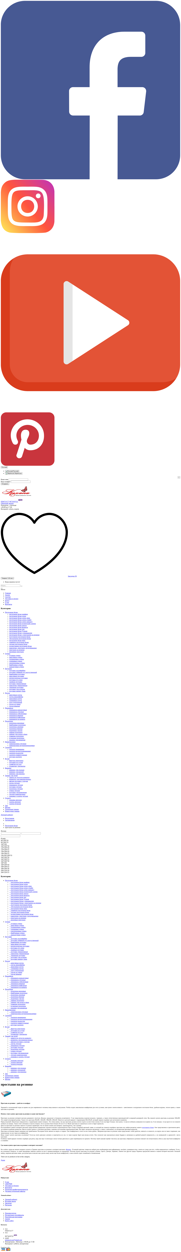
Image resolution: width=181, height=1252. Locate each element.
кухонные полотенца (16, 738)
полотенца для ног (16, 730)
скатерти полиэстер (16, 753)
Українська (18, 473)
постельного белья (148, 1127)
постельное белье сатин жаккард (20, 622)
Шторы (7, 807)
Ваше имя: (4, 479)
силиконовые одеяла (16, 659)
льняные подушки (15, 682)
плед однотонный (15, 702)
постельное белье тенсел (18, 625)
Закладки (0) (72, 576)
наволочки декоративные (18, 685)
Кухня (7, 759)
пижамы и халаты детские (18, 796)
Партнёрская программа (13, 1217)
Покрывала (9, 708)
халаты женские (15, 802)
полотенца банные (16, 729)
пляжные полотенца (16, 736)
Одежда (8, 798)
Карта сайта (9, 1221)
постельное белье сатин (17, 616)
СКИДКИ (8, 1184)
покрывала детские (16, 785)
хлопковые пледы (15, 700)
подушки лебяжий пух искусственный (23, 672)
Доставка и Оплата (12, 1186)
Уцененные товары (12, 809)
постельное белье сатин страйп (20, 620)
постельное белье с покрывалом (20, 633)
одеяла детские (14, 790)
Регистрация (9, 818)
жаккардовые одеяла (16, 667)
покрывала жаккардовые (18, 710)
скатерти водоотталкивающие (20, 751)
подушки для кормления (18, 792)
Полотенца (9, 721)
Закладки (8, 1203)
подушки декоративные (17, 684)
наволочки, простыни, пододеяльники (23, 648)
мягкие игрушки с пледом (18, 781)
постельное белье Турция (18, 631)
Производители (10, 1213)
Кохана (68, 1149)
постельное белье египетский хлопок (22, 623)
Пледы (7, 693)
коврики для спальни (16, 770)
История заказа (10, 1201)
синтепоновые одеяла (17, 663)
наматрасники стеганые (17, 744)
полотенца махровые (16, 723)
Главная (8, 593)
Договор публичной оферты (15, 1191)
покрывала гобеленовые (18, 714)
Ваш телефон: (6, 482)
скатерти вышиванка (16, 749)
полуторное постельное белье (19, 637)
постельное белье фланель (18, 627)
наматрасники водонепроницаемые (22, 745)
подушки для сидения (17, 689)
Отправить (5, 484)
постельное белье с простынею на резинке (24, 635)
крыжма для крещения (17, 740)
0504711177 (5, 501)
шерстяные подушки (16, 676)
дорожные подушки (16, 687)
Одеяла (7, 654)
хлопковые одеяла (15, 661)
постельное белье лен (17, 629)
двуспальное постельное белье (20, 638)
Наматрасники (10, 742)
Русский (15, 471)
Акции (7, 595)
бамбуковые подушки (17, 674)
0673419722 (13, 501)
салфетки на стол (15, 764)
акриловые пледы (15, 699)
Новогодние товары (12, 811)
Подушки (8, 669)
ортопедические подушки (18, 678)
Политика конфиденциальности (16, 1189)
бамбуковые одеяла (16, 665)
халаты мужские (15, 804)
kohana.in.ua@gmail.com (13, 1240)
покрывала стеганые (16, 712)
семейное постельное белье (19, 642)
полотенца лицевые (16, 727)
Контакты (8, 604)
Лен (6, 805)
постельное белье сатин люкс (19, 618)
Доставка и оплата (11, 599)
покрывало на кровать (17, 719)
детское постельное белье (18, 644)
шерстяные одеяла (15, 657)
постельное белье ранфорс (18, 614)
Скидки (8, 597)
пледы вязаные (14, 706)
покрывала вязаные (16, 715)
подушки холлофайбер (17, 670)
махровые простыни (16, 652)
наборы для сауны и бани (18, 734)
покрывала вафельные (17, 717)
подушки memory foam (17, 691)
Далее (3, 1160)
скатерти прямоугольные (18, 755)
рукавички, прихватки (17, 766)
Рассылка (8, 1205)
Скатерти (8, 747)
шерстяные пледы (15, 695)
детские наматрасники (17, 794)
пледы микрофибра (16, 697)
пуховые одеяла (14, 655)
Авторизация (9, 820)
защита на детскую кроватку (19, 777)
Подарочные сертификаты (14, 1215)
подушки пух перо (16, 680)
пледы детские (14, 783)
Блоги (7, 600)
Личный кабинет (11, 1199)
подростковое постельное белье (20, 646)
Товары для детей (11, 775)
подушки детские (15, 787)
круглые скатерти (15, 757)
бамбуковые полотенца (17, 725)
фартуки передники (16, 760)
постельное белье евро (17, 640)
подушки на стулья (16, 762)
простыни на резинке (17, 650)
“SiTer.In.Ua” (14, 1247)
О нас (7, 602)
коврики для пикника (17, 774)
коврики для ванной (16, 772)
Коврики (8, 768)
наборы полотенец (16, 732)
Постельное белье (11, 612)
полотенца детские (16, 789)
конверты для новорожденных (20, 779)
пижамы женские (15, 800)
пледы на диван (15, 704)
